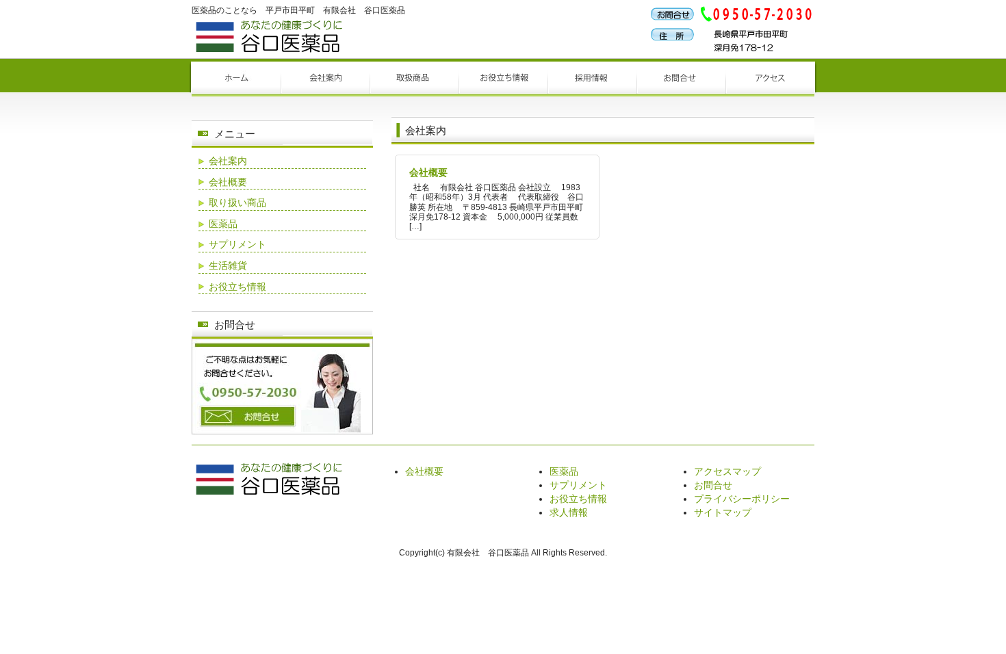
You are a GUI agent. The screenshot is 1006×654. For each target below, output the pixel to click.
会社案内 (228, 160)
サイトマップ (722, 512)
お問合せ (713, 485)
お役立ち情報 (237, 286)
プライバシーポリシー (742, 498)
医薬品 (223, 223)
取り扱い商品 (237, 202)
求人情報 (569, 512)
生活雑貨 (228, 265)
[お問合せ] (282, 431)
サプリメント (237, 244)
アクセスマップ (727, 471)
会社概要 (428, 172)
